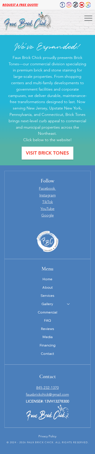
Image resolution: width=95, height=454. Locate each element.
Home (47, 279)
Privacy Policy (47, 436)
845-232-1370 (47, 387)
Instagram (47, 195)
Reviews (47, 328)
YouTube (47, 208)
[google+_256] (88, 5)
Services (47, 295)
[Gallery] (68, 304)
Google (47, 215)
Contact (47, 353)
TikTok (47, 202)
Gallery (47, 304)
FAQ (47, 320)
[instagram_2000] (69, 5)
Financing (47, 345)
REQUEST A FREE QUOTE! (20, 5)
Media (47, 337)
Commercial (47, 312)
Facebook (47, 188)
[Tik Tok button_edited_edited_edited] (75, 5)
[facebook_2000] (62, 5)
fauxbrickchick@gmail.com (47, 394)
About (47, 287)
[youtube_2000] (82, 5)
